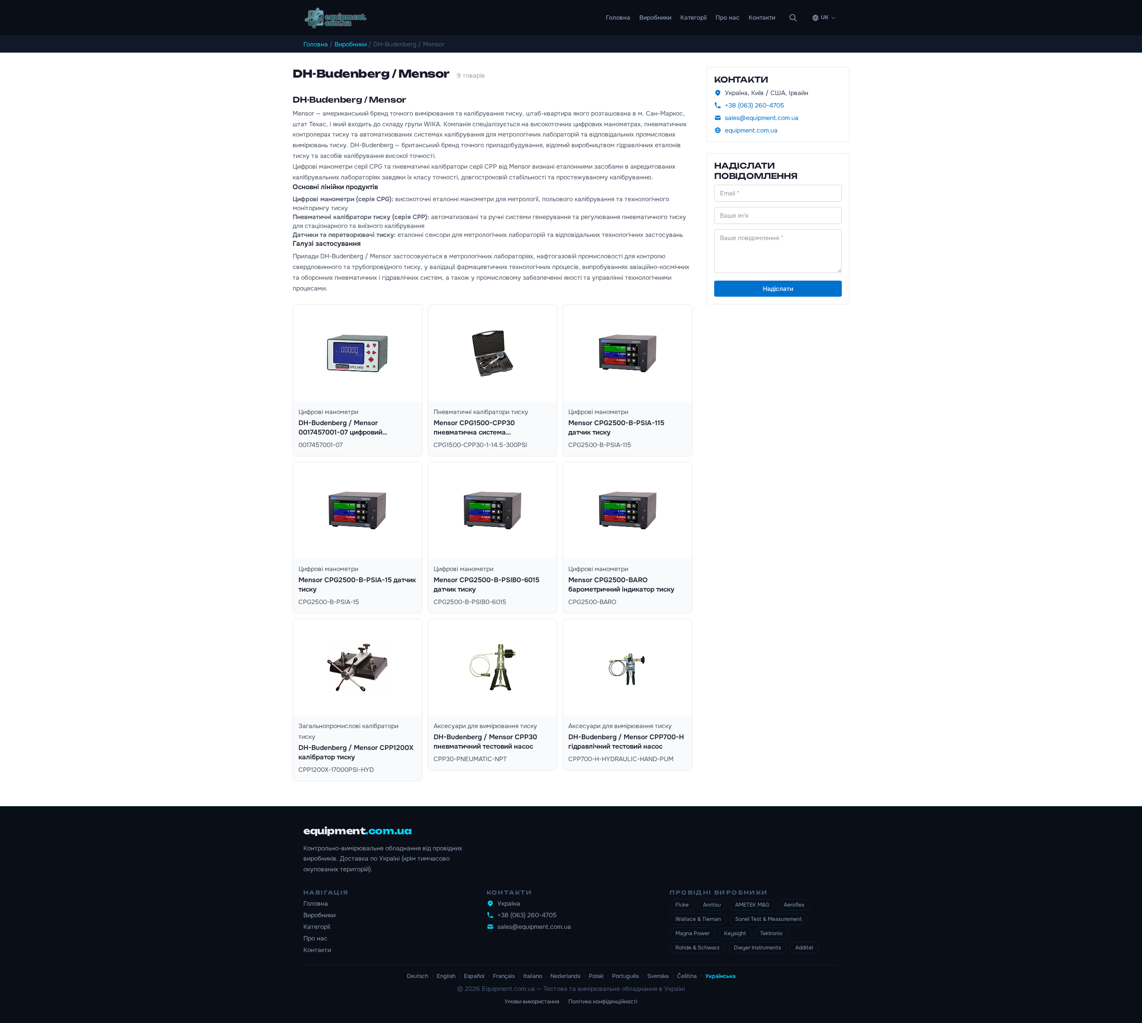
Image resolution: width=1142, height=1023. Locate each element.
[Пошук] (793, 18)
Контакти (762, 17)
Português (625, 976)
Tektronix (771, 933)
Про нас (728, 17)
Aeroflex (794, 904)
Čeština (687, 976)
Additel (804, 947)
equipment (357, 831)
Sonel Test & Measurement (768, 919)
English (446, 976)
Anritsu (712, 904)
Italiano (532, 976)
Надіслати (778, 289)
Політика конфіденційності (602, 1001)
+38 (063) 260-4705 (754, 105)
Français (504, 976)
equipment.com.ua (751, 130)
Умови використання (532, 1001)
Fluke (682, 904)
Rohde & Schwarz (697, 947)
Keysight (735, 933)
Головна (618, 17)
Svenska (658, 976)
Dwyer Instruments (757, 947)
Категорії (693, 17)
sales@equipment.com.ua (762, 118)
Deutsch (417, 976)
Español (474, 976)
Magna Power (692, 933)
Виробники (655, 17)
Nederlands (565, 976)
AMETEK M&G (752, 904)
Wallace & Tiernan (698, 919)
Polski (596, 976)
